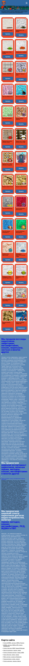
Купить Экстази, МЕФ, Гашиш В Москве (13, 648)
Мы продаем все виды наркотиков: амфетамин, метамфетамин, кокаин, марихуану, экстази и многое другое (13, 345)
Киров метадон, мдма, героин (11, 659)
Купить (7, 34)
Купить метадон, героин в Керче (12, 661)
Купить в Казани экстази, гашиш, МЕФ (13, 652)
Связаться (21, 328)
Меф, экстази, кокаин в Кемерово (12, 657)
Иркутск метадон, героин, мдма (12, 650)
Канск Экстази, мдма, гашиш (11, 654)
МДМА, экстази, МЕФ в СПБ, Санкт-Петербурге (13, 645)
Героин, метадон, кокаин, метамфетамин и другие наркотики (13, 479)
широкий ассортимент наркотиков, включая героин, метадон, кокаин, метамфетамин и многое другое (14, 469)
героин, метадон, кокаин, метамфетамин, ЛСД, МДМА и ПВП (13, 525)
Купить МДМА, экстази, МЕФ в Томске (13, 643)
